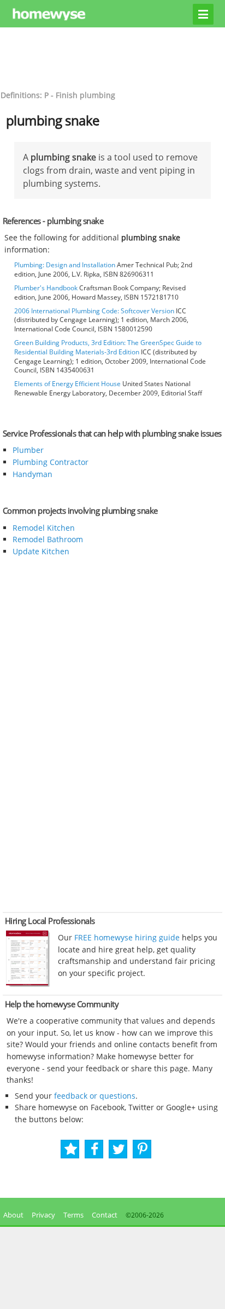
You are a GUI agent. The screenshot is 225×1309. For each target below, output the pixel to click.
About (11, 1215)
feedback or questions (94, 1095)
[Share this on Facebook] (95, 1149)
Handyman (32, 474)
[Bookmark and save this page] (70, 1149)
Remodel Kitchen (44, 528)
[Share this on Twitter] (118, 1149)
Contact (104, 1215)
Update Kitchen (41, 551)
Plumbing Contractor (50, 462)
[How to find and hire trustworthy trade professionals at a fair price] (28, 984)
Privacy (43, 1215)
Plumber (28, 450)
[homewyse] (112, 15)
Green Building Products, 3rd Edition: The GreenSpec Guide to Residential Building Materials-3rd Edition (108, 347)
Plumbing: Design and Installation (64, 264)
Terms (73, 1215)
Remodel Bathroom (48, 539)
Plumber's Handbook (46, 287)
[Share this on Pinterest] (142, 1149)
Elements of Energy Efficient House (67, 383)
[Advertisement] (112, 57)
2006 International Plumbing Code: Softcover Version (94, 310)
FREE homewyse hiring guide (126, 937)
